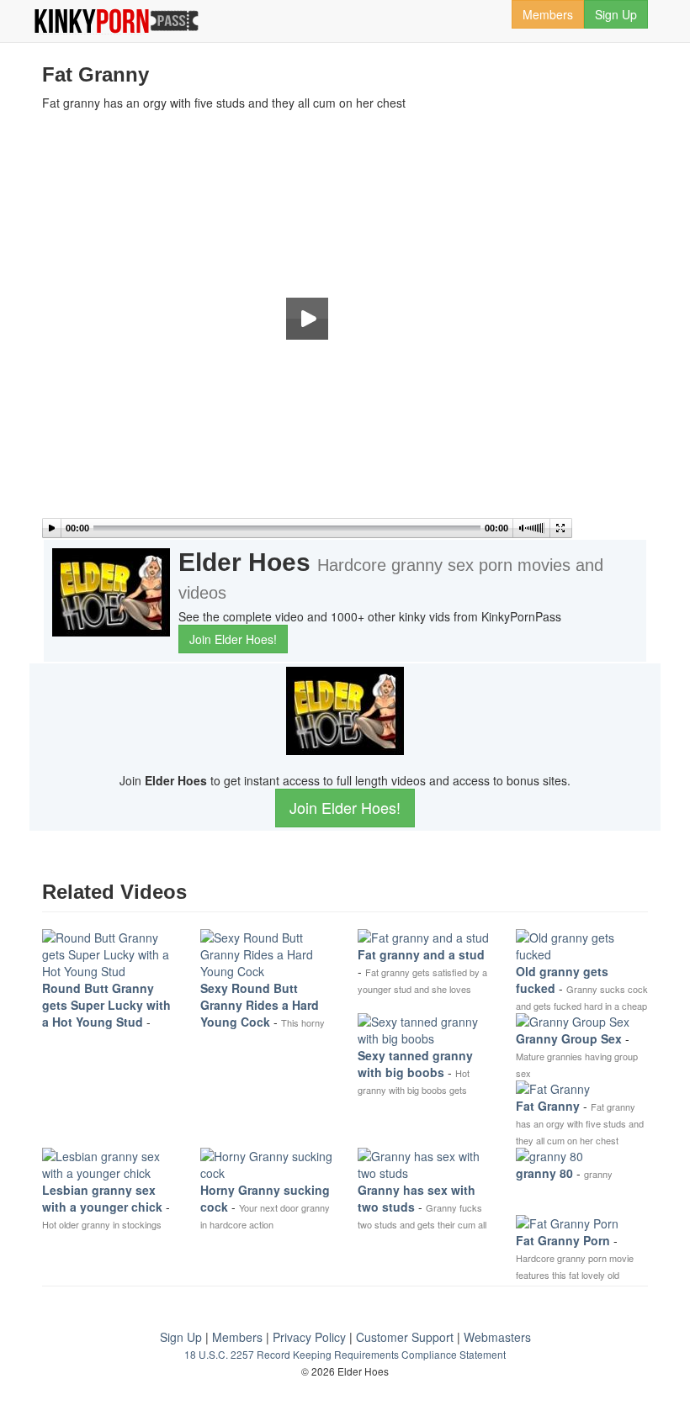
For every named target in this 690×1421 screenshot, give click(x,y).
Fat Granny (548, 1105)
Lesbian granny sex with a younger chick (102, 1198)
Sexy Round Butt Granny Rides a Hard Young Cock (259, 1005)
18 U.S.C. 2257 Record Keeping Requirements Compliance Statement (345, 1354)
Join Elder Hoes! (233, 639)
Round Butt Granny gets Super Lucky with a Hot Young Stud (106, 1005)
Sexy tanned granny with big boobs (415, 1063)
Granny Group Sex (569, 1038)
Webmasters (497, 1337)
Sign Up (616, 14)
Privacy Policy (309, 1337)
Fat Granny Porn (563, 1240)
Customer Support (405, 1337)
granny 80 (544, 1173)
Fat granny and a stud (421, 954)
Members (548, 14)
